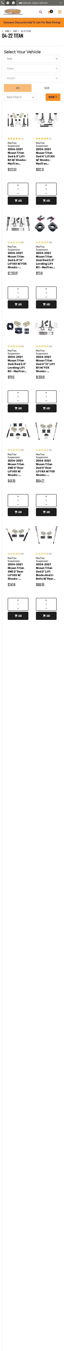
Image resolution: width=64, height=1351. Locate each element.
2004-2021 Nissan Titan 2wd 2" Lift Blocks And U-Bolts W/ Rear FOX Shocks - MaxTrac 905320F (45, 572)
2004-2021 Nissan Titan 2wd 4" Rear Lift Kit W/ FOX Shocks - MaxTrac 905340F (45, 468)
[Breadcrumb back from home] (3, 31)
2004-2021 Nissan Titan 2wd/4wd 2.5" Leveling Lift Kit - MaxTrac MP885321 (17, 364)
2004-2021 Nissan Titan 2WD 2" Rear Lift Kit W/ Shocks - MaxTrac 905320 (16, 572)
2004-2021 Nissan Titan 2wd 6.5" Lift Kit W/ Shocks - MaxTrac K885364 (17, 156)
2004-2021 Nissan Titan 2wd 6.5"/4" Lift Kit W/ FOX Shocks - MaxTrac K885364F (17, 260)
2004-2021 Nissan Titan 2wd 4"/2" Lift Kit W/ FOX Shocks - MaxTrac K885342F (45, 364)
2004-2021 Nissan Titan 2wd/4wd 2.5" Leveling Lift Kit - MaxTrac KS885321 (45, 260)
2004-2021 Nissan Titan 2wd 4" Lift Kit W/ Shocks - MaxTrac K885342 (45, 156)
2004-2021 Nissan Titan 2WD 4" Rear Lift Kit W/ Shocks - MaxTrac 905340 (16, 468)
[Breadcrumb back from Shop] (11, 31)
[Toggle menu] (59, 11)
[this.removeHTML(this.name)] (18, 120)
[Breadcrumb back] (19, 31)
